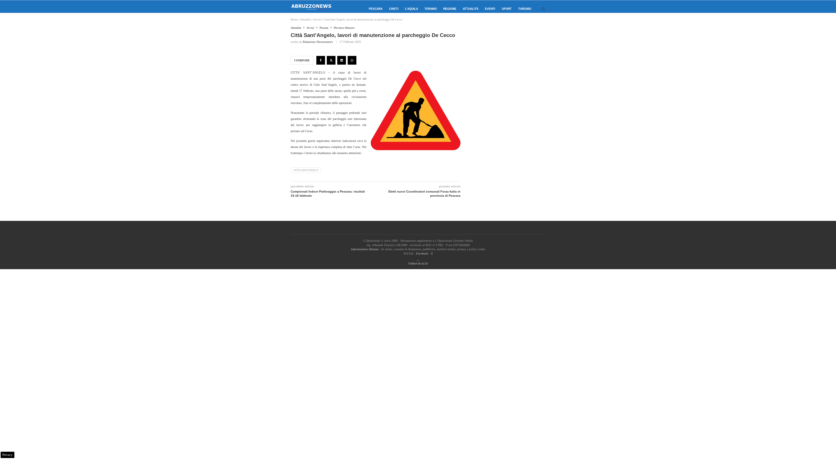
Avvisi (317, 19)
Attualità (470, 8)
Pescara (376, 8)
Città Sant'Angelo (305, 170)
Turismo (524, 8)
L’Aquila (411, 8)
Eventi (490, 8)
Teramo (431, 8)
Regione (449, 8)
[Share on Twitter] (331, 60)
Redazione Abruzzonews (318, 42)
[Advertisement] (508, 69)
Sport (507, 8)
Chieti (393, 8)
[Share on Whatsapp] (352, 60)
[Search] (543, 9)
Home (294, 19)
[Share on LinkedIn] (341, 60)
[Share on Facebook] (320, 60)
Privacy (7, 455)
